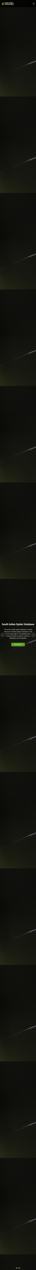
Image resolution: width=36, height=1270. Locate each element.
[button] (2, 635)
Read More (18, 647)
